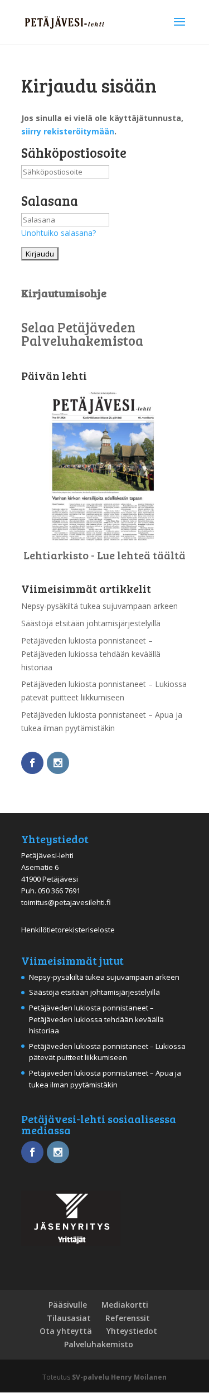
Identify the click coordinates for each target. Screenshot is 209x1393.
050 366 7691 (59, 891)
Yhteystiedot (131, 1331)
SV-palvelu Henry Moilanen (119, 1377)
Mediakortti (124, 1304)
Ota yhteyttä (66, 1331)
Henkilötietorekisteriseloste (68, 930)
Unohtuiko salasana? (58, 233)
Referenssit (127, 1318)
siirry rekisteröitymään (67, 131)
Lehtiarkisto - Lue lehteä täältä (104, 555)
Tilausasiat (69, 1318)
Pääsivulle (67, 1304)
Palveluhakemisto (98, 1344)
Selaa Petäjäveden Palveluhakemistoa (82, 334)
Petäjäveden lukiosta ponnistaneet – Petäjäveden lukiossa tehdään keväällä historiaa (91, 654)
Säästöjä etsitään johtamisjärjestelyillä (91, 623)
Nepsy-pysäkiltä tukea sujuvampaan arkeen (99, 606)
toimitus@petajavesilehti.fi (66, 902)
